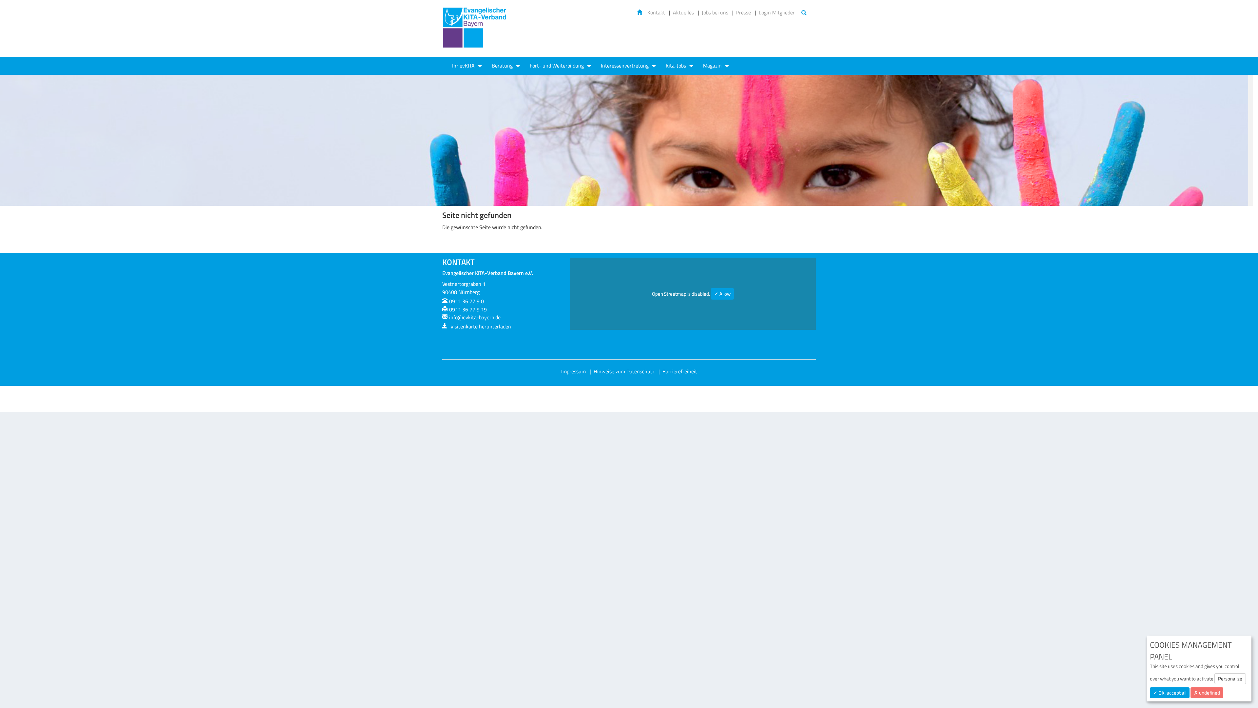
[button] (1236, 140)
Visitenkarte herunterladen (480, 326)
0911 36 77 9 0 (466, 301)
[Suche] (804, 13)
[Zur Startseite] (475, 32)
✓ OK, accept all (1169, 693)
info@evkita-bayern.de (475, 317)
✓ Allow (722, 294)
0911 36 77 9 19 (468, 309)
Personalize (1230, 678)
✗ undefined (1207, 693)
